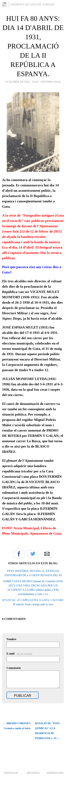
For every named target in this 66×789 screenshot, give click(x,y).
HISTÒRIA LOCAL (51, 81)
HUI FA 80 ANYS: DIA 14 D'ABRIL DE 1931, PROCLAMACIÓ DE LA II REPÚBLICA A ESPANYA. (33, 46)
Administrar (55, 772)
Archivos (33, 772)
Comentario (14, 667)
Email (47, 553)
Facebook (18, 553)
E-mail (20, 653)
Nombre (11, 639)
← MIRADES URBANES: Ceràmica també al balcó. (17, 726)
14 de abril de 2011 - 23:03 (21, 81)
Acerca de (11, 772)
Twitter (33, 553)
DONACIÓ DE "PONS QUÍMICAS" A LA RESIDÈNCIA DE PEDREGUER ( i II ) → (48, 731)
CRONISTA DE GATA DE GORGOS (32, 4)
